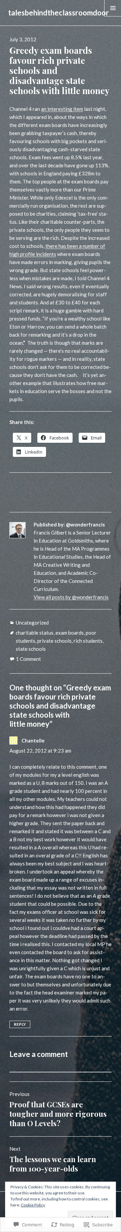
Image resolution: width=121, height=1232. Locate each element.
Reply (20, 1024)
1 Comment (28, 659)
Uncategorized (32, 623)
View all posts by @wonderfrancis (71, 597)
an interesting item (62, 109)
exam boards (69, 633)
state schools (31, 649)
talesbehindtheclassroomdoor (58, 12)
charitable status (34, 633)
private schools (54, 641)
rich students (88, 641)
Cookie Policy (33, 1204)
